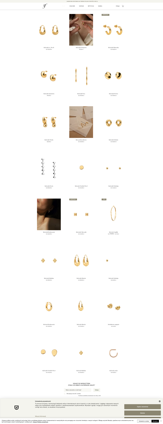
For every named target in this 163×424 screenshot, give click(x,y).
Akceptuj (155, 421)
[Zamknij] (161, 421)
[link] (123, 6)
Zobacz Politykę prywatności (40, 422)
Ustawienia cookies (144, 421)
